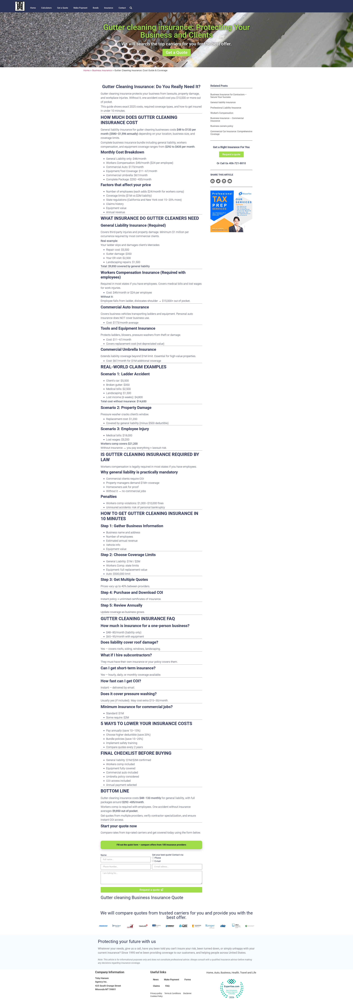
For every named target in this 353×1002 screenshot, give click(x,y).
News (156, 979)
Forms (187, 979)
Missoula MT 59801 (105, 989)
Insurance (108, 8)
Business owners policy (221, 126)
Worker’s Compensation (221, 113)
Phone (158, 858)
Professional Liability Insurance (225, 107)
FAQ (167, 986)
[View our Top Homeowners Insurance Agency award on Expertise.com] (231, 989)
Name (103, 855)
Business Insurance (102, 70)
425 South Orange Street (108, 985)
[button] (131, 8)
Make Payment (80, 8)
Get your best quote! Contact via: (168, 855)
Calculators (46, 8)
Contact (122, 8)
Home (33, 8)
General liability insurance (223, 102)
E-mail (158, 861)
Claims (156, 986)
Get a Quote (62, 8)
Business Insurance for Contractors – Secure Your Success (228, 95)
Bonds (96, 8)
